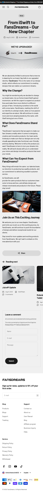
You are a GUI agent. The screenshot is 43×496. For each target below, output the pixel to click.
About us (27, 412)
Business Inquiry (30, 428)
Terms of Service (21, 324)
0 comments (35, 37)
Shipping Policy (7, 443)
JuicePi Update (9, 287)
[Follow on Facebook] (3, 466)
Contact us (28, 408)
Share (23, 253)
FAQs (25, 432)
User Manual (28, 416)
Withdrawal (6, 459)
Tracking (5, 420)
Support (5, 416)
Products (5, 408)
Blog (25, 420)
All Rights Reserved (21, 489)
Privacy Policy (9, 324)
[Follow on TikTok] (21, 466)
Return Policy (7, 447)
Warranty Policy (7, 455)
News (21, 15)
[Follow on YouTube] (15, 466)
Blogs (4, 412)
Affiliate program (30, 424)
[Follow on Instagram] (9, 466)
